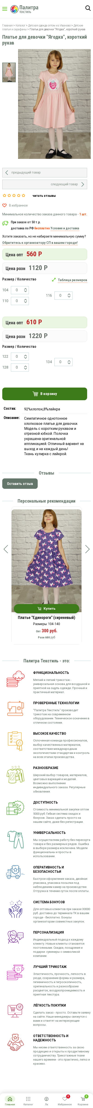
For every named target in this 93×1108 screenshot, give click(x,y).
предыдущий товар (26, 172)
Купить (50, 609)
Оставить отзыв (20, 484)
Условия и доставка (65, 228)
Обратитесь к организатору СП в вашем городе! (40, 243)
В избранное (18, 205)
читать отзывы (44, 196)
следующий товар (64, 184)
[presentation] (5, 549)
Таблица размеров (72, 280)
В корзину (48, 393)
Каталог (9, 9)
